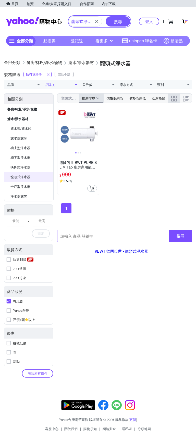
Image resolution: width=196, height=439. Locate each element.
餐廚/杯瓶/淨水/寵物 (22, 109)
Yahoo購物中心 (34, 21)
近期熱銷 (158, 98)
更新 (132, 419)
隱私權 (127, 428)
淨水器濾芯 (18, 196)
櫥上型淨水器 (20, 147)
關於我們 (71, 428)
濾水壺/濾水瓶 (20, 128)
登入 (149, 21)
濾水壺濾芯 (18, 138)
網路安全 (109, 428)
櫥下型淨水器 (20, 157)
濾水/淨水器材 (17, 118)
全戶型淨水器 (20, 186)
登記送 (77, 41)
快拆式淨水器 (20, 167)
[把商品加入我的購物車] (92, 188)
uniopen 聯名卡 (143, 41)
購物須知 (90, 428)
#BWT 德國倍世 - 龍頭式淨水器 (121, 251)
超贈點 (176, 41)
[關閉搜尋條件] (97, 21)
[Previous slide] (60, 130)
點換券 (49, 41)
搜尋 (180, 235)
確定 (41, 233)
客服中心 (51, 428)
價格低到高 (114, 98)
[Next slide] (95, 130)
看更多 (101, 41)
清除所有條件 (37, 373)
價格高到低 (137, 98)
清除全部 (64, 74)
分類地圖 (144, 428)
